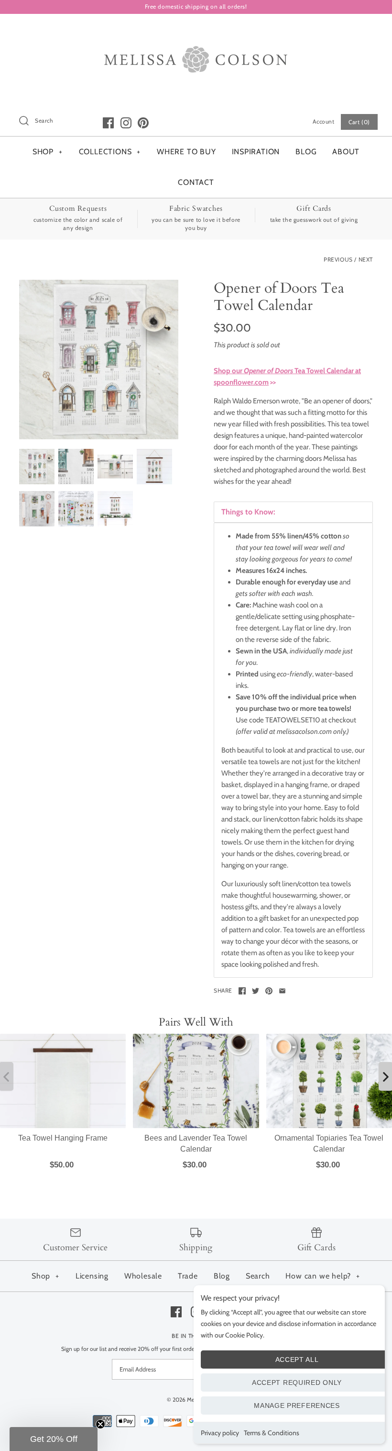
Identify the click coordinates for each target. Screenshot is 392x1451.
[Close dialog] (283, 594)
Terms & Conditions (271, 1432)
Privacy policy (220, 1432)
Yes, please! (196, 899)
